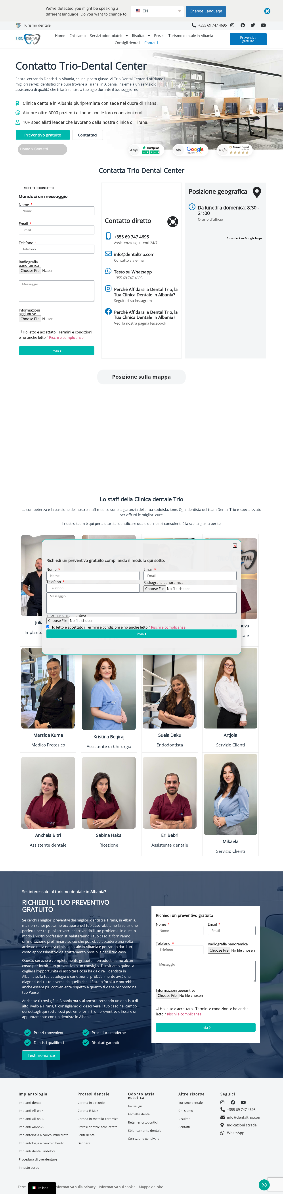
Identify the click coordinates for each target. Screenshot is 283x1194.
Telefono (54, 582)
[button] (235, 545)
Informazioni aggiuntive (66, 615)
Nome (51, 569)
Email (148, 569)
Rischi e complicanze (168, 627)
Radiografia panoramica (163, 582)
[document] (141, 597)
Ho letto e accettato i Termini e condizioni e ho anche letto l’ (117, 627)
